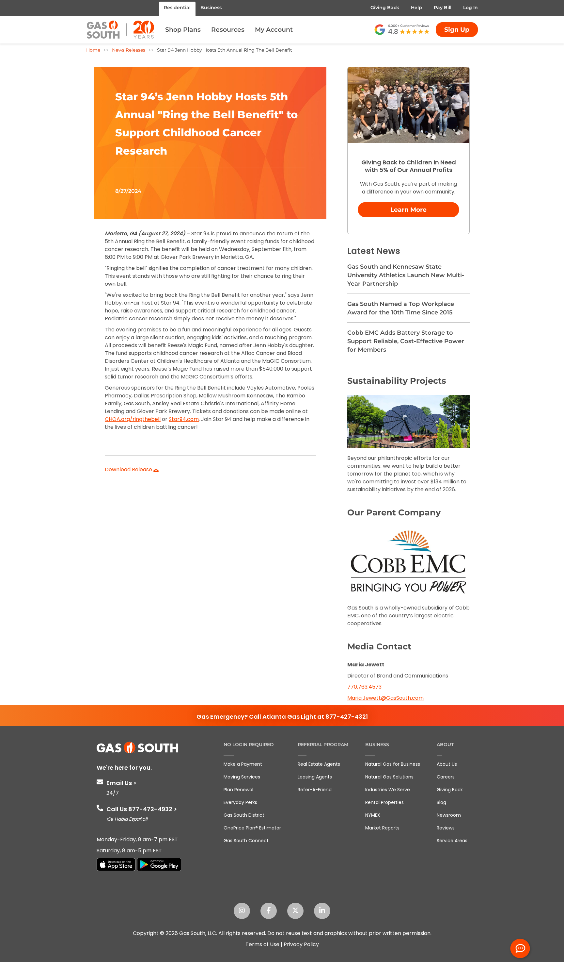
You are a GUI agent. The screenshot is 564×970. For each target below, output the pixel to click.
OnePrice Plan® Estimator (252, 828)
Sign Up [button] (456, 29)
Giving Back (384, 7)
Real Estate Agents (319, 764)
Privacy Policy (301, 944)
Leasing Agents (315, 777)
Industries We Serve (387, 789)
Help (416, 7)
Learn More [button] (408, 209)
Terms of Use (262, 944)
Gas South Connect (246, 840)
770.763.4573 (364, 687)
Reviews (446, 828)
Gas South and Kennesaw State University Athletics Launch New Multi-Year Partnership (405, 275)
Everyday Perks (240, 802)
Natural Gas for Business (392, 764)
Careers (446, 777)
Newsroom (449, 815)
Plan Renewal (238, 789)
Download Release (129, 469)
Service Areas (452, 840)
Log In (470, 7)
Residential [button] (177, 7)
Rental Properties (384, 802)
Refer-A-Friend (315, 789)
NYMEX (372, 815)
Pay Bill (442, 7)
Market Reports (382, 828)
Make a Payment (243, 764)
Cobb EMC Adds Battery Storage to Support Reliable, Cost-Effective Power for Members (405, 341)
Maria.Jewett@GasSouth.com (385, 698)
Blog (441, 802)
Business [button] (211, 7)
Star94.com (184, 419)
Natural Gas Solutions (389, 777)
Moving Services (242, 777)
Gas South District (244, 815)
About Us (447, 764)
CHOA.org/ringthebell (133, 419)
